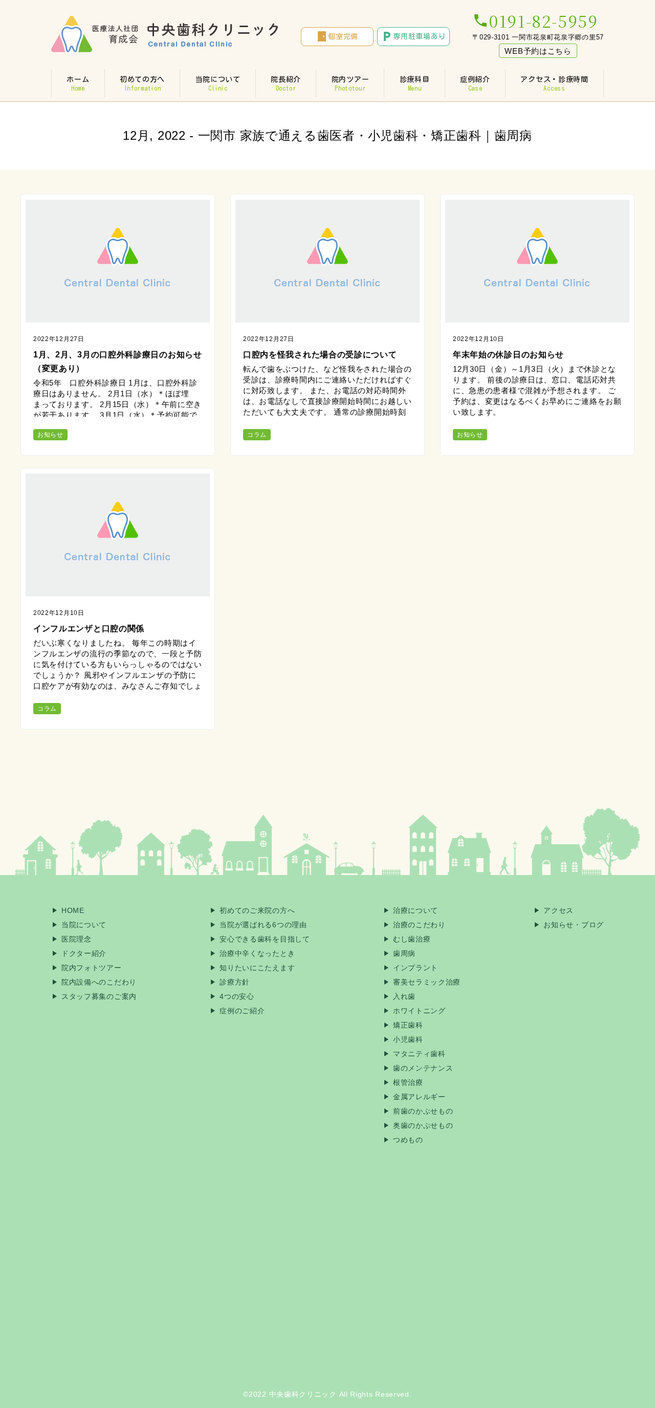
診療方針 (235, 982)
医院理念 (76, 939)
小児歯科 (408, 1039)
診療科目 (415, 83)
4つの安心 (237, 996)
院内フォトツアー (91, 968)
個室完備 (337, 36)
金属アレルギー (419, 1097)
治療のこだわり (419, 925)
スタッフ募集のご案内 (99, 996)
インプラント (415, 968)
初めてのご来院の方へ (257, 910)
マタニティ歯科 (419, 1054)
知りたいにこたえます (257, 968)
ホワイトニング (419, 1011)
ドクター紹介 (83, 953)
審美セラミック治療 (427, 982)
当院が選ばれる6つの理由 (263, 925)
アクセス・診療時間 (554, 83)
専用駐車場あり (413, 36)
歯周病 (404, 953)
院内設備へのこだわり (99, 982)
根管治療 (408, 1082)
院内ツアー (350, 83)
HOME (72, 910)
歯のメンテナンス (423, 1068)
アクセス (558, 910)
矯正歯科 (408, 1025)
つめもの (408, 1140)
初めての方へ (142, 83)
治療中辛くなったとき (257, 953)
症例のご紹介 (242, 1011)
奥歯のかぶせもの (423, 1125)
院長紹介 (286, 83)
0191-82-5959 (535, 20)
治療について (415, 910)
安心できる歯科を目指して (265, 939)
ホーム (78, 83)
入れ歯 (404, 996)
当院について (218, 83)
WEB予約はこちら (538, 51)
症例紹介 (475, 83)
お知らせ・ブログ (573, 925)
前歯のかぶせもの (423, 1111)
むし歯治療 (412, 939)
